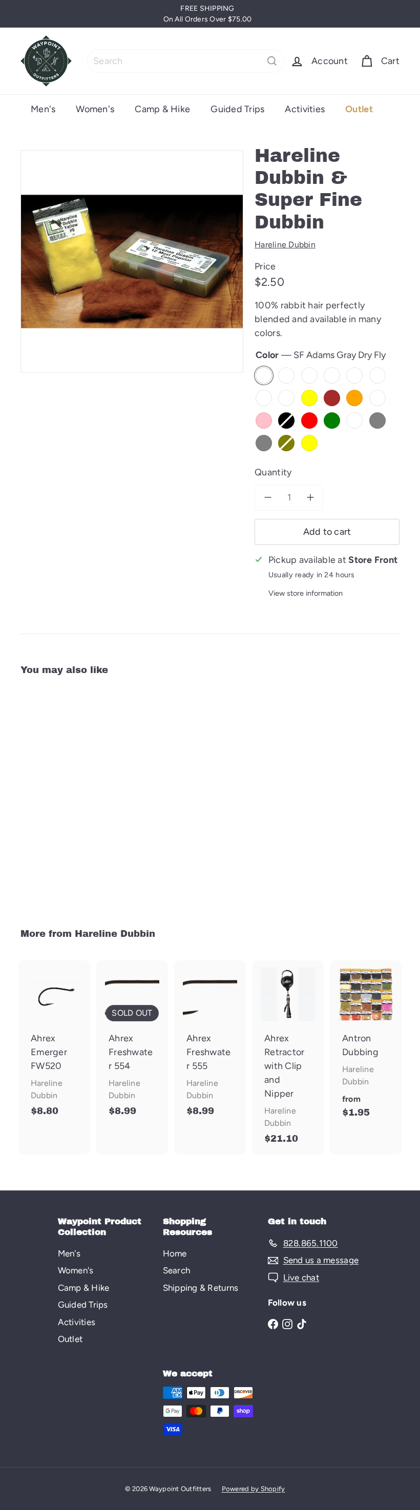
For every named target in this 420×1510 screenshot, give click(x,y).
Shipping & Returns (201, 1288)
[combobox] (185, 61)
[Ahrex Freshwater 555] (210, 1043)
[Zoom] (132, 261)
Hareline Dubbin (115, 934)
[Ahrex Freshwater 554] (132, 1043)
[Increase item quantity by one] (310, 498)
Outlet (359, 109)
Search (177, 1270)
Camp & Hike (162, 109)
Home (175, 1253)
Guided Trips (237, 109)
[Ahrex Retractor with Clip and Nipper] (288, 1057)
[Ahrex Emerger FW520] (54, 1043)
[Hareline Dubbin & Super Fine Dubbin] (47, 795)
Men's (43, 109)
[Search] (272, 61)
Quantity (273, 472)
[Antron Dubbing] (366, 1045)
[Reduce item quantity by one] (268, 498)
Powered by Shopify (253, 1489)
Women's (95, 109)
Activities (305, 109)
